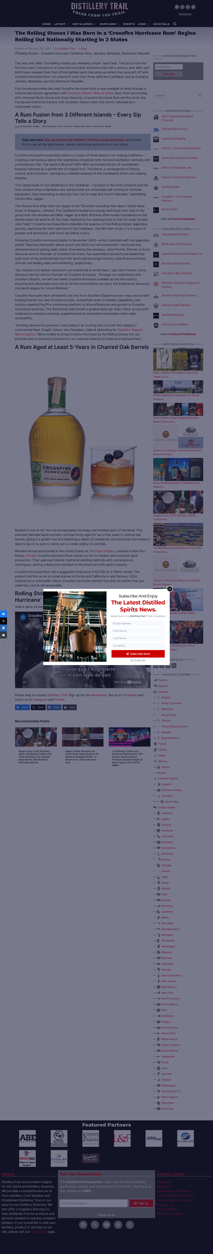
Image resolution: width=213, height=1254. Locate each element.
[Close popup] (169, 588)
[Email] (3, 635)
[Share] (3, 613)
